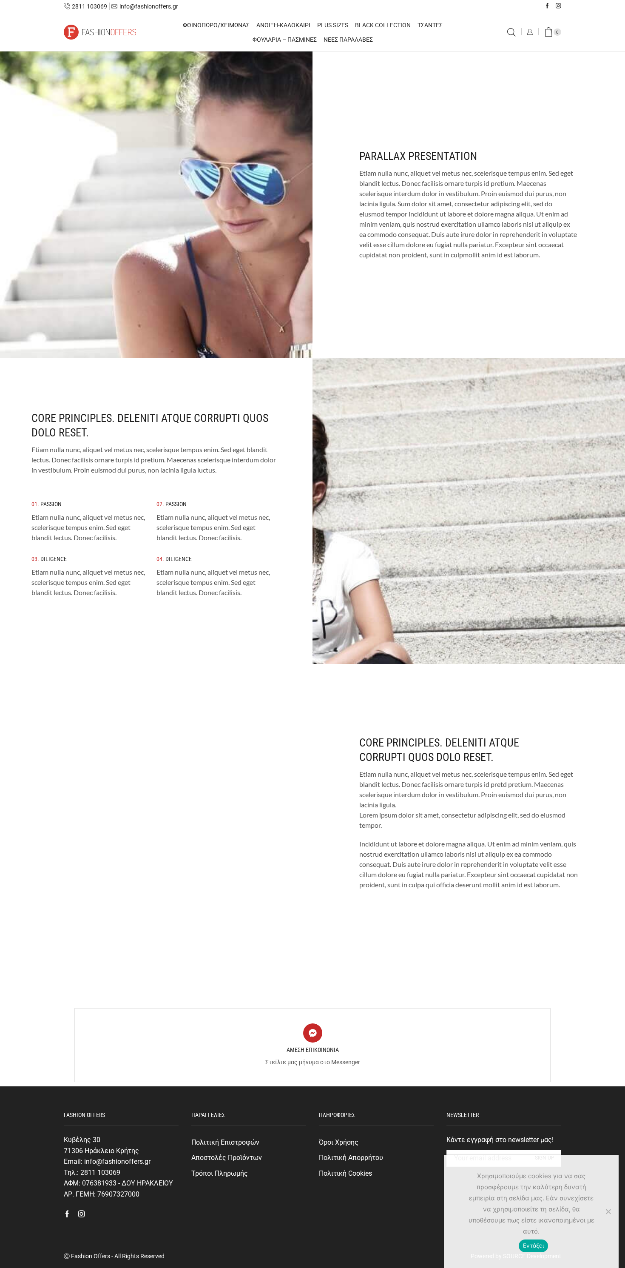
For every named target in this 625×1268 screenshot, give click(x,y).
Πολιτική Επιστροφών (225, 1142)
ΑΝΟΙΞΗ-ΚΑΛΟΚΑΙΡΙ (283, 25)
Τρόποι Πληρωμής (219, 1173)
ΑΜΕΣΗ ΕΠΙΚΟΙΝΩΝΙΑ (313, 1049)
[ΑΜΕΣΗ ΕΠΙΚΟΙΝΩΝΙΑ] (312, 1033)
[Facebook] (547, 6)
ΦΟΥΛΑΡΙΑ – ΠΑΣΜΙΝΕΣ (285, 39)
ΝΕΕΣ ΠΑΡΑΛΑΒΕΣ (348, 39)
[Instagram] (558, 6)
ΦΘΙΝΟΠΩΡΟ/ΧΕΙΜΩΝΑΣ (216, 25)
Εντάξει (533, 1245)
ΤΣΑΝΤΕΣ (430, 25)
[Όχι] (608, 1211)
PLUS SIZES (332, 25)
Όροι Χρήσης (338, 1142)
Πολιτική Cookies (345, 1173)
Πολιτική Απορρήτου (351, 1158)
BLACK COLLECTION (383, 25)
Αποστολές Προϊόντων (226, 1158)
